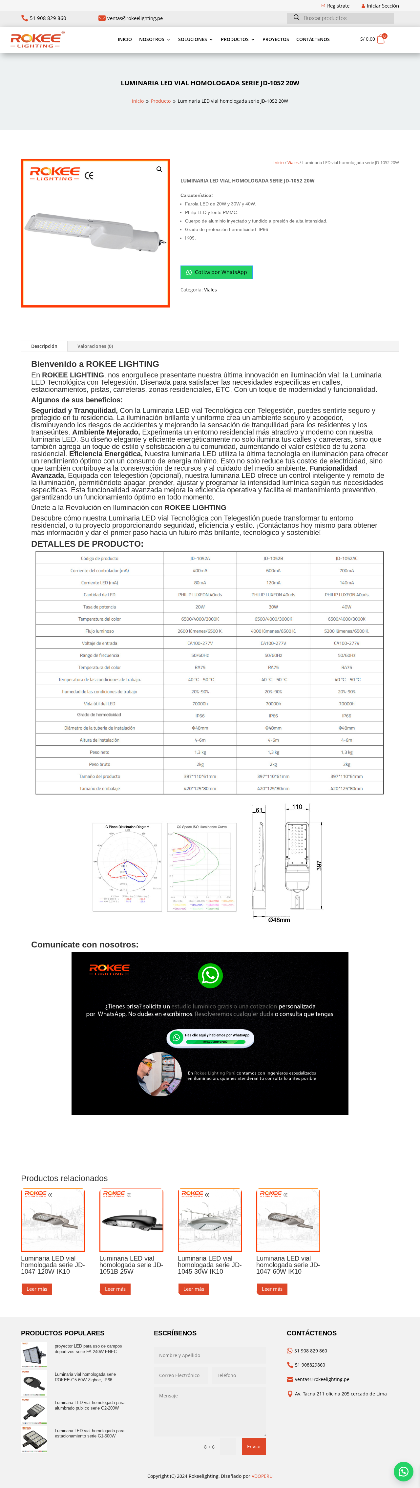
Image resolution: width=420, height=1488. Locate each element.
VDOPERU (262, 1476)
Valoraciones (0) (95, 346)
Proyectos (275, 39)
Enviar (254, 1446)
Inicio (125, 39)
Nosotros (151, 39)
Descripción (44, 346)
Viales (293, 162)
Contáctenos (313, 39)
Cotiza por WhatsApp (220, 272)
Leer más (37, 1289)
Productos (235, 39)
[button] (159, 169)
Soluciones (192, 39)
